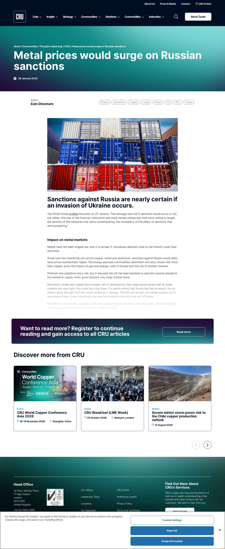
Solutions (111, 16)
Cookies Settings (172, 520)
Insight (50, 16)
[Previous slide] (196, 445)
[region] (112, 530)
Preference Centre (127, 496)
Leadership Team (90, 496)
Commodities (133, 16)
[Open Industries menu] (162, 17)
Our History (87, 490)
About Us (149, 3)
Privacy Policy (124, 503)
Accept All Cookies (172, 541)
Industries (155, 16)
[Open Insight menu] (56, 17)
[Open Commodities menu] (142, 17)
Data (35, 16)
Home (17, 46)
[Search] (176, 16)
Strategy (68, 16)
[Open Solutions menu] (118, 17)
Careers (185, 3)
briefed (73, 213)
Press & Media (168, 3)
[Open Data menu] (40, 17)
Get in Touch (198, 16)
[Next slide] (207, 445)
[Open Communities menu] (99, 17)
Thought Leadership (51, 46)
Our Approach (88, 510)
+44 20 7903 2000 (24, 510)
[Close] (219, 530)
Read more (184, 332)
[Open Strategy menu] (74, 17)
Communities (89, 16)
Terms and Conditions (128, 510)
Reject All (172, 530)
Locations (86, 503)
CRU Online (204, 3)
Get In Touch (180, 511)
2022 (67, 46)
